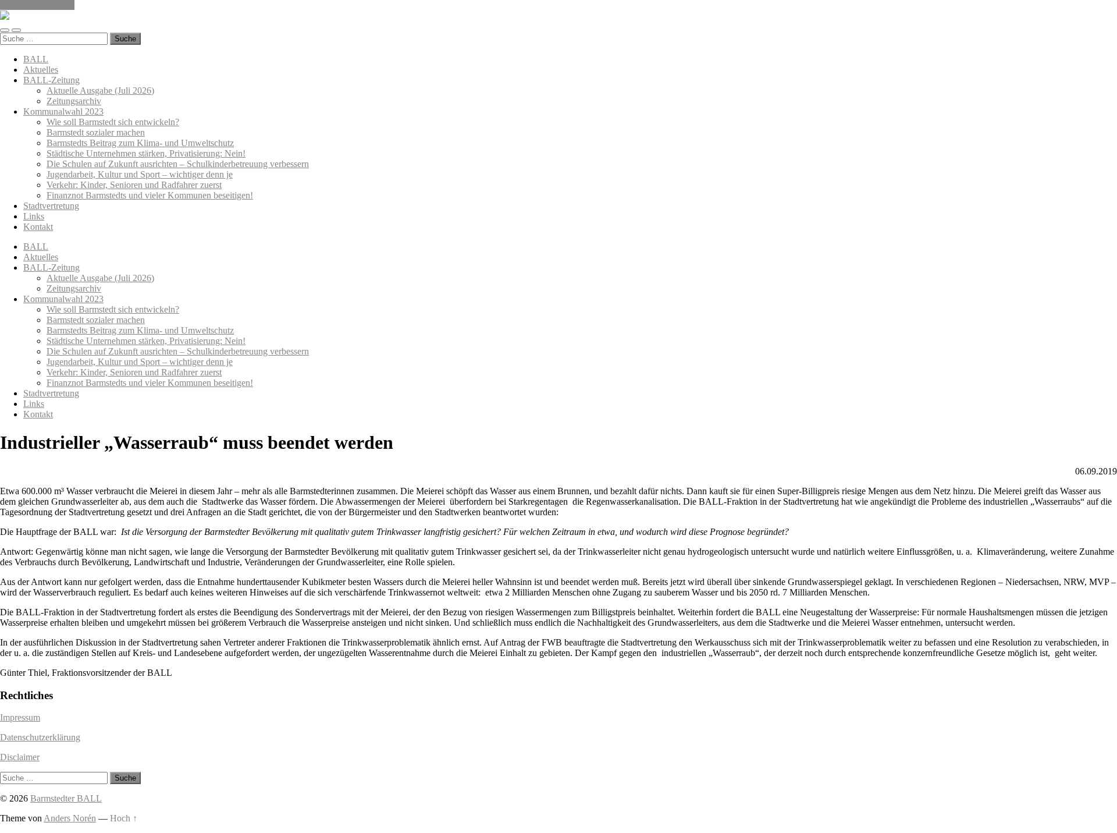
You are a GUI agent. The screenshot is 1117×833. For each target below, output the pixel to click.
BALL (35, 59)
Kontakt (38, 227)
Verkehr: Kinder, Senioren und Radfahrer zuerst (134, 185)
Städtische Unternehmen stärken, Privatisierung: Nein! (146, 153)
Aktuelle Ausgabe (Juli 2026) (100, 90)
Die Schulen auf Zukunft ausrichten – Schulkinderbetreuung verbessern (178, 164)
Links (33, 216)
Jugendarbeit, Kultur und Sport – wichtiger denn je (140, 174)
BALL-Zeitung (51, 80)
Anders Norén (70, 818)
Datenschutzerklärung (40, 737)
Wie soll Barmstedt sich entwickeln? (113, 122)
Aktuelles (40, 70)
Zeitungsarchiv (74, 101)
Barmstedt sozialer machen (96, 132)
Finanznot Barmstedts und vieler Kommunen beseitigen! (150, 195)
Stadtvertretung (51, 206)
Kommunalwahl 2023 (63, 111)
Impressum (20, 717)
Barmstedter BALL (66, 798)
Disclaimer (20, 757)
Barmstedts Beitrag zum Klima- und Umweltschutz (140, 143)
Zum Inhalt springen (37, 5)
